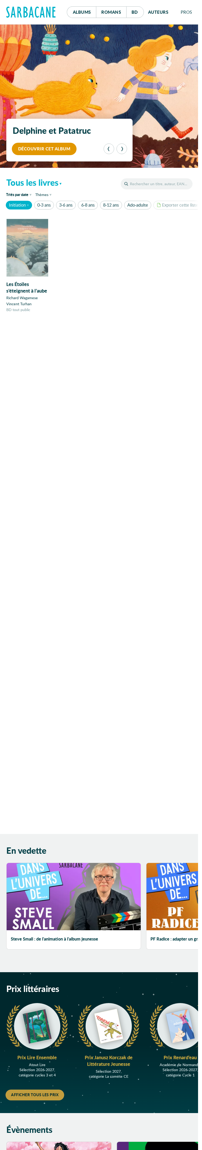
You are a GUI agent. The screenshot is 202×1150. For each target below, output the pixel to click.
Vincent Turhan (19, 303)
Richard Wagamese (22, 297)
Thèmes (41, 194)
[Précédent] (109, 149)
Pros (186, 12)
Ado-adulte (137, 205)
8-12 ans (111, 205)
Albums (82, 12)
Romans (111, 12)
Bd (138, 12)
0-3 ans (44, 205)
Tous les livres (32, 182)
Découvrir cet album (44, 149)
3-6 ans (66, 205)
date (19, 194)
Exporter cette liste (180, 205)
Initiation (17, 205)
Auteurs (158, 12)
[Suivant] (122, 149)
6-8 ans (88, 205)
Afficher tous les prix (35, 1094)
